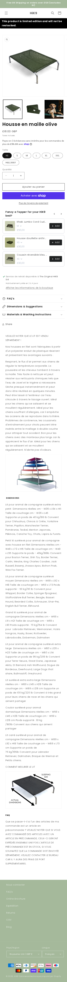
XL (46, 155)
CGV (9, 919)
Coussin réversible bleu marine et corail (32, 254)
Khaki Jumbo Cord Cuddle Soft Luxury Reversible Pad (32, 221)
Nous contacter (15, 884)
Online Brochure (15, 898)
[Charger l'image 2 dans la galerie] (33, 109)
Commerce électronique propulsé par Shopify (40, 976)
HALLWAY (11, 162)
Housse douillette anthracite (32, 238)
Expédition (12, 905)
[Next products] (61, 214)
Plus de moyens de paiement (33, 203)
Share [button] (8, 324)
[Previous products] (54, 214)
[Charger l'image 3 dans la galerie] (54, 109)
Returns (10, 912)
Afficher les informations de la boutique (29, 287)
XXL (58, 155)
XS (7, 155)
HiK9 (16, 976)
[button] (6, 13)
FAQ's (9, 891)
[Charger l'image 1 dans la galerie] (12, 109)
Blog (9, 926)
